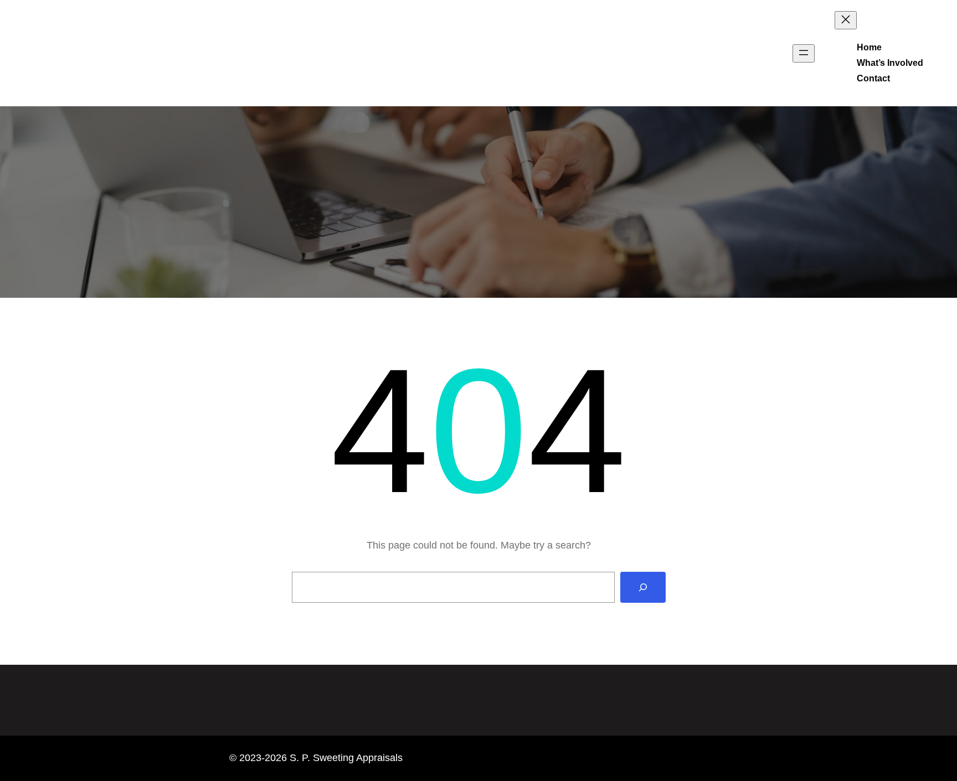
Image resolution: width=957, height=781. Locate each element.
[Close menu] (846, 20)
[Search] (643, 587)
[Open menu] (804, 53)
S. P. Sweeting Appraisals (108, 52)
